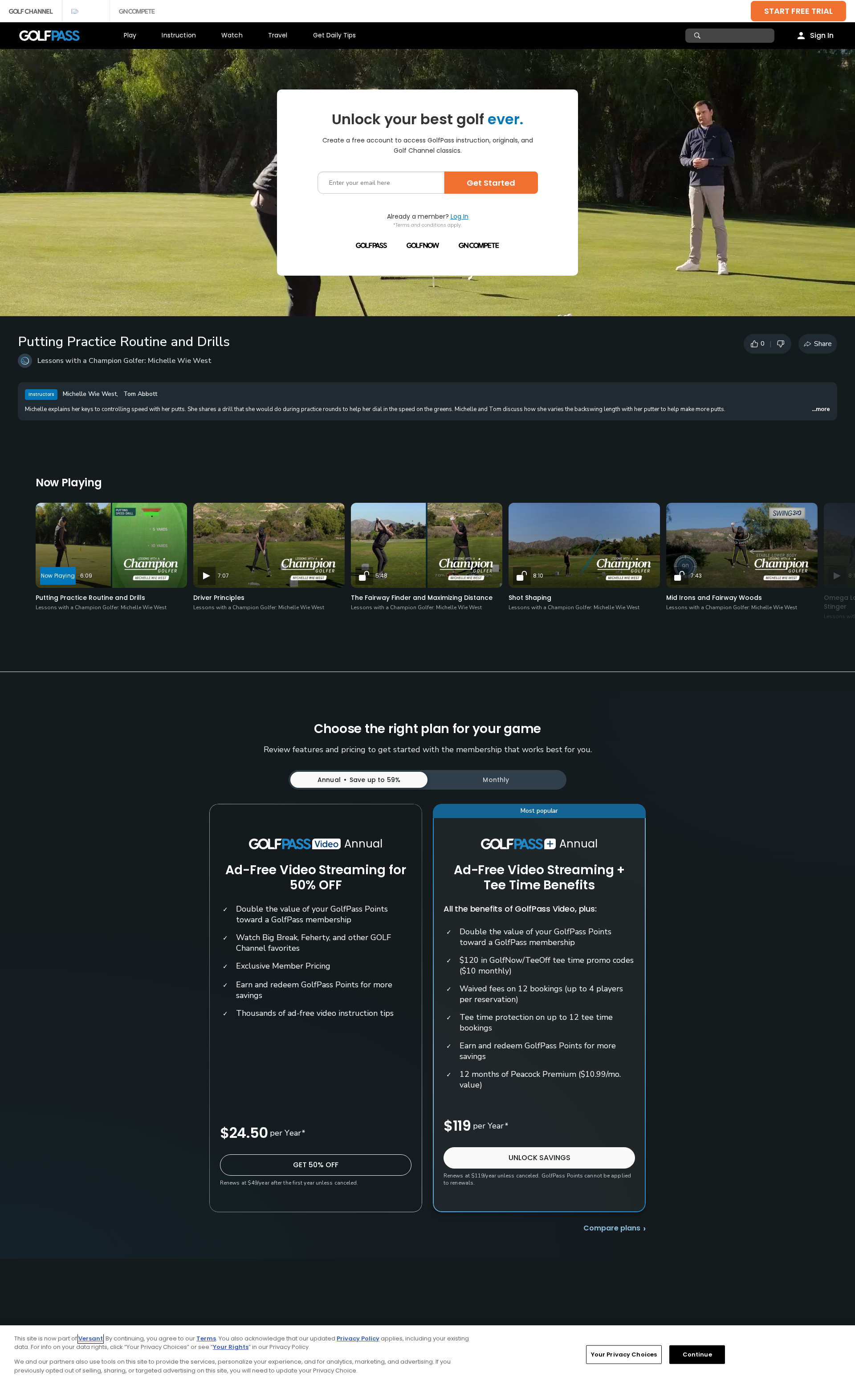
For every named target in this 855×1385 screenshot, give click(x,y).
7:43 (696, 575)
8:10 (538, 575)
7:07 (223, 575)
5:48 (381, 575)
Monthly (496, 779)
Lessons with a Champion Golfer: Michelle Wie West (124, 361)
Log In (459, 216)
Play (130, 35)
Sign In (822, 35)
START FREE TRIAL (798, 10)
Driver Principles (218, 597)
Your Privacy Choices (624, 1354)
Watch (232, 35)
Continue (697, 1354)
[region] (427, 1355)
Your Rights (230, 1347)
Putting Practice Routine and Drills (90, 597)
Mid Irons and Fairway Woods (714, 597)
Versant (90, 1338)
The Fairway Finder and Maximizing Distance (422, 597)
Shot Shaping (530, 597)
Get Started (491, 182)
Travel (278, 35)
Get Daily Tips (334, 35)
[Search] (698, 36)
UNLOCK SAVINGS (539, 1158)
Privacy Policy (358, 1338)
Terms (206, 1338)
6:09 (86, 575)
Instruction (179, 35)
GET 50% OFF (315, 1165)
